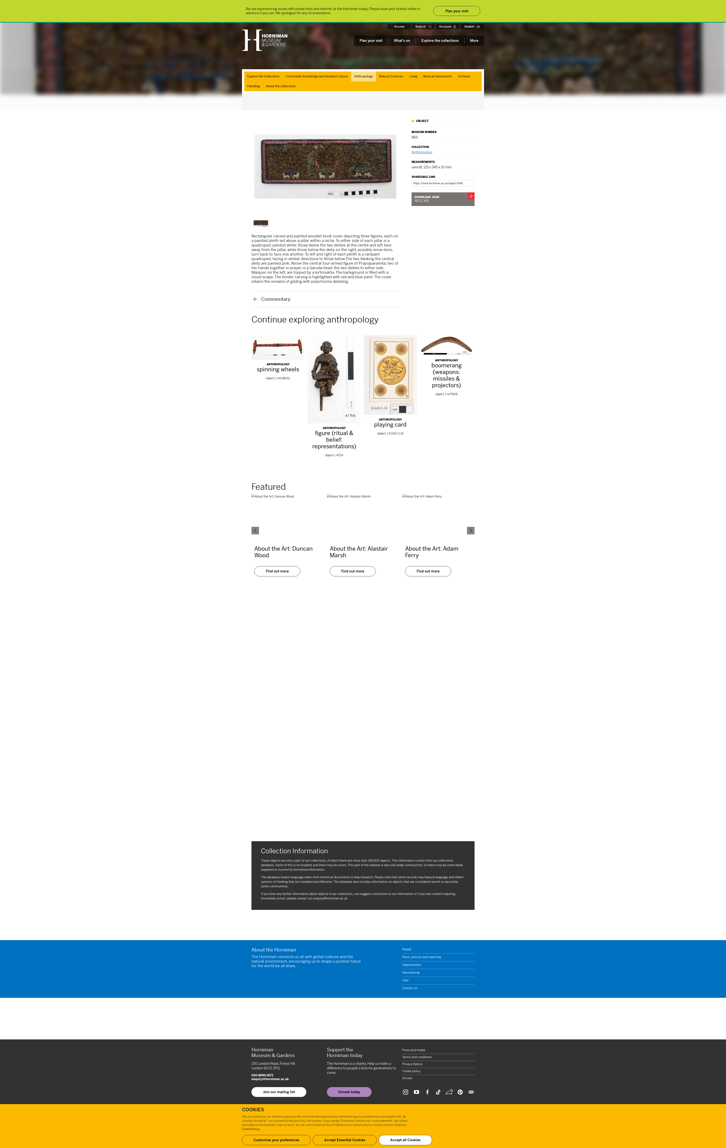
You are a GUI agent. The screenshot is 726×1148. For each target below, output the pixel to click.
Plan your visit (371, 40)
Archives (464, 76)
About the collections (281, 86)
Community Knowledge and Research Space (316, 76)
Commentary (275, 299)
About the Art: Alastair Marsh (359, 552)
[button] (430, 26)
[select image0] (260, 223)
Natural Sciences (391, 76)
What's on (402, 40)
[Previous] (255, 530)
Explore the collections (440, 40)
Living (413, 76)
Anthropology (363, 76)
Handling (253, 86)
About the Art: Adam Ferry (431, 552)
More (474, 40)
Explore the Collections (263, 76)
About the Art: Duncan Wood (283, 552)
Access (399, 27)
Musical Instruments (437, 76)
